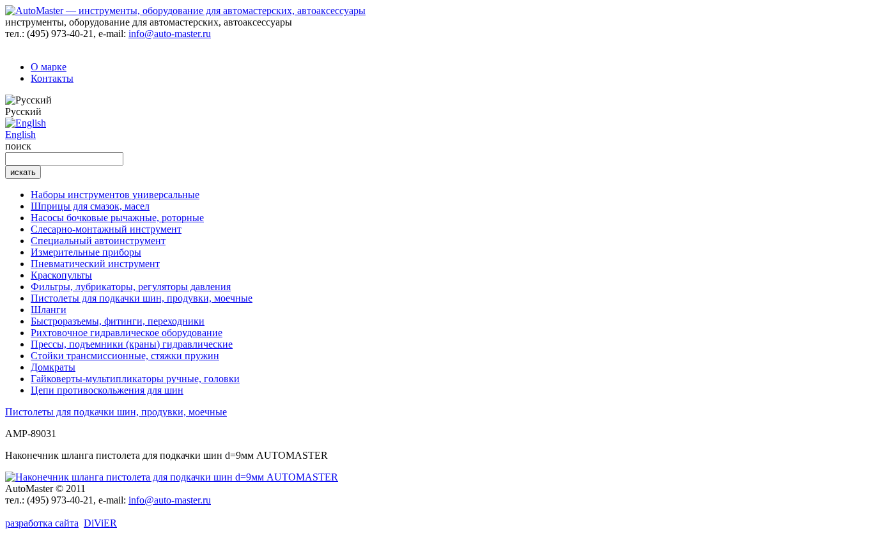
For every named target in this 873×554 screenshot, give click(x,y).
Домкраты (53, 367)
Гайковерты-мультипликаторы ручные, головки (135, 378)
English (20, 134)
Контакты (52, 78)
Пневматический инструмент (95, 263)
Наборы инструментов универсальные (115, 194)
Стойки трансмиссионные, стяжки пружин (125, 355)
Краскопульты (61, 275)
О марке (48, 66)
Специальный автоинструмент (98, 240)
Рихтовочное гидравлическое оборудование (126, 332)
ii (100, 523)
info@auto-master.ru (169, 33)
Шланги (48, 309)
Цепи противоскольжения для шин (107, 390)
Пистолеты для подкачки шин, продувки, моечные (141, 298)
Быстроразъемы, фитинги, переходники (118, 321)
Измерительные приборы (86, 252)
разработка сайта (42, 523)
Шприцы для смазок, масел (90, 206)
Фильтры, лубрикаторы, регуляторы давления (131, 286)
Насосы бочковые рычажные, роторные (117, 217)
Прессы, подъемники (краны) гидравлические (132, 344)
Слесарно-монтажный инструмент (106, 229)
